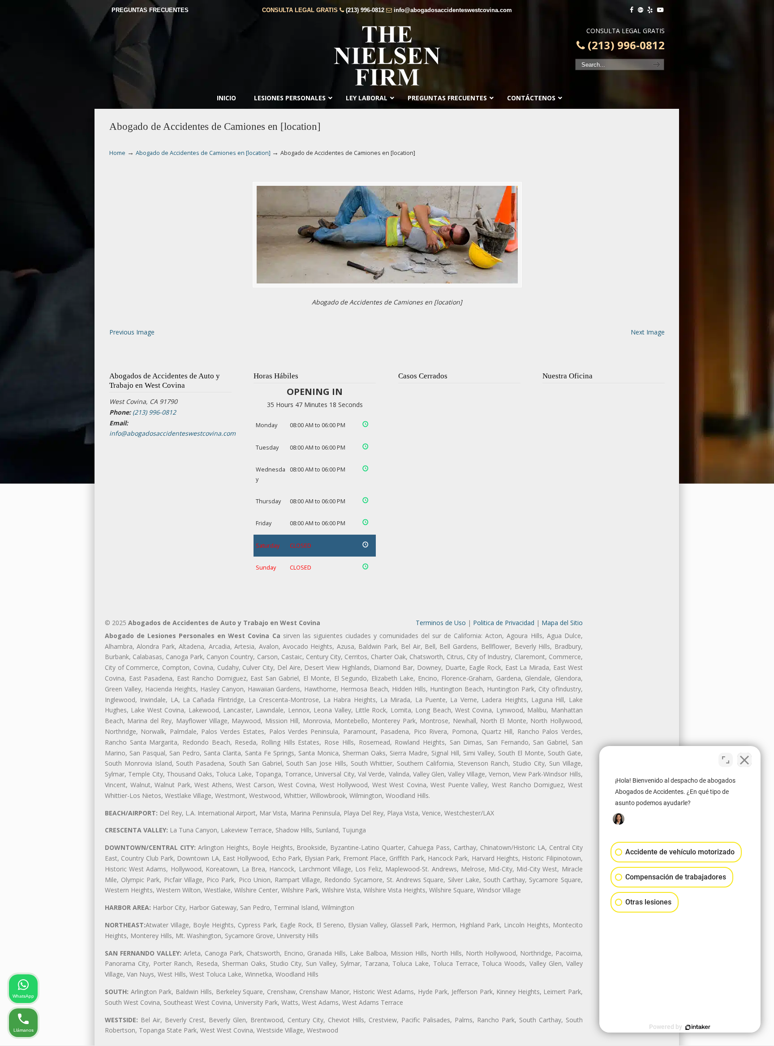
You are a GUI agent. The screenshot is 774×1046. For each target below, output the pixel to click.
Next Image (648, 332)
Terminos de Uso (441, 622)
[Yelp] (650, 10)
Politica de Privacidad (503, 622)
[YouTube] (660, 10)
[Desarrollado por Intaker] (697, 1027)
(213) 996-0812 (365, 10)
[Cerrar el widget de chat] (744, 760)
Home (117, 153)
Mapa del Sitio (562, 622)
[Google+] (640, 10)
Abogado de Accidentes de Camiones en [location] (203, 153)
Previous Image (132, 332)
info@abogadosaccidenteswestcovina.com (453, 10)
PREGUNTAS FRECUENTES (150, 10)
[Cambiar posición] (725, 760)
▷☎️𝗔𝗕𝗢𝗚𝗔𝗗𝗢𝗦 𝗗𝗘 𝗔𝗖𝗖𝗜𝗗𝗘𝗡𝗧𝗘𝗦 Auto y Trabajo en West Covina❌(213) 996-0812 (387, 56)
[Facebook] (631, 10)
